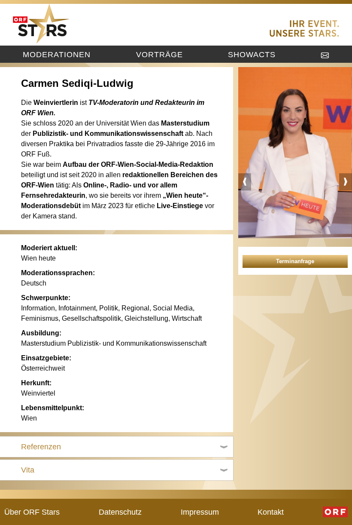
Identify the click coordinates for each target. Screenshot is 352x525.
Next (345, 181)
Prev (244, 181)
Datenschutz (120, 511)
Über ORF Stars (32, 511)
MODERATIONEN (57, 54)
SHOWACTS (252, 54)
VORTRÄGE (159, 54)
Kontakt (271, 511)
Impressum (200, 511)
